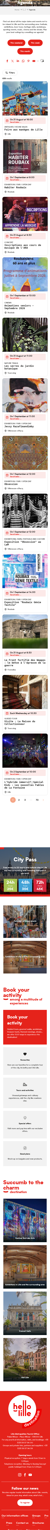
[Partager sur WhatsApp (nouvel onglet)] (23, 61)
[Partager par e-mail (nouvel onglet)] (34, 61)
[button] (42, 61)
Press (9, 1523)
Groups (36, 1515)
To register (25, 1502)
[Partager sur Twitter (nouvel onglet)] (12, 61)
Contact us (22, 1523)
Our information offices (15, 1515)
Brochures (38, 1523)
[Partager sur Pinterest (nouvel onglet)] (28, 61)
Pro (46, 1515)
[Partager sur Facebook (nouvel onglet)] (7, 61)
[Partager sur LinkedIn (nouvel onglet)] (18, 61)
